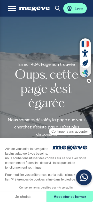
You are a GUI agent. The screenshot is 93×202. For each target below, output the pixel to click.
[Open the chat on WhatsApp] (84, 177)
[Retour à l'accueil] (34, 8)
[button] (12, 8)
